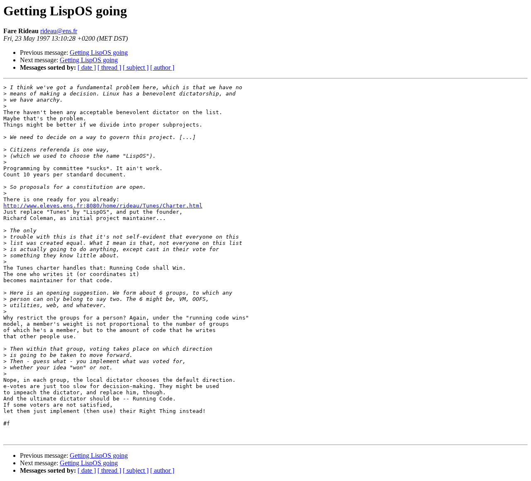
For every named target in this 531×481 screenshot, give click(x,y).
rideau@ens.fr (58, 30)
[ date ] (87, 67)
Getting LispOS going (99, 52)
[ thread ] (109, 67)
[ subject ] (136, 67)
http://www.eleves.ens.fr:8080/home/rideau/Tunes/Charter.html (102, 206)
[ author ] (162, 67)
